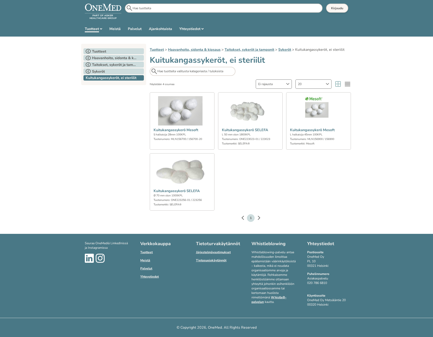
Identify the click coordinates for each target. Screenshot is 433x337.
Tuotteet (157, 49)
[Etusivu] (103, 11)
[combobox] (274, 84)
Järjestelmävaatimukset (213, 252)
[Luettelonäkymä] (347, 84)
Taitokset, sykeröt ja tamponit (249, 49)
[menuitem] (93, 30)
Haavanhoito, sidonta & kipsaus (194, 49)
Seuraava (257, 218)
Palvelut (146, 268)
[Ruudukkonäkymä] (338, 84)
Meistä (145, 260)
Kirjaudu (337, 8)
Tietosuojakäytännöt (211, 260)
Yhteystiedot (149, 276)
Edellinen (245, 218)
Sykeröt (284, 49)
